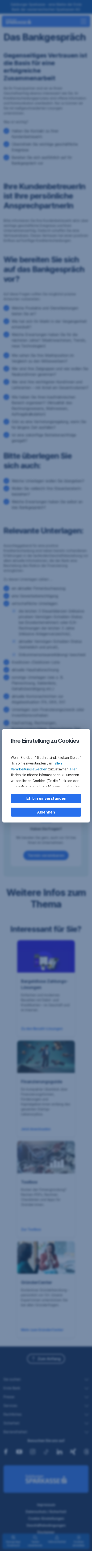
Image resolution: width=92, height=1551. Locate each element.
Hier (73, 769)
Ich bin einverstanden (46, 798)
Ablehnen (46, 812)
